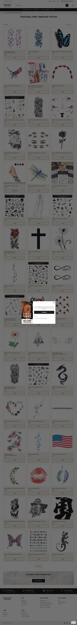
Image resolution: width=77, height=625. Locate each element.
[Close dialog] (54, 303)
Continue (44, 312)
